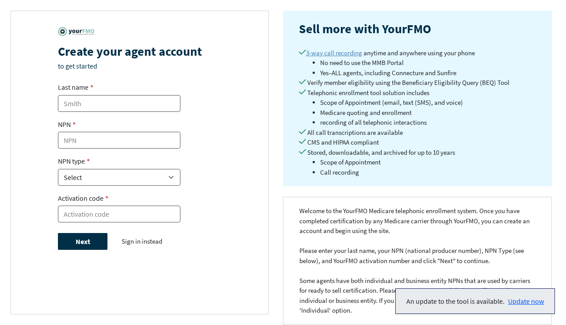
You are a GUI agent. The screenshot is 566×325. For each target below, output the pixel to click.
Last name (75, 87)
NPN (67, 124)
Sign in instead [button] (142, 241)
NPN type (74, 161)
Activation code (83, 198)
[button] (475, 301)
